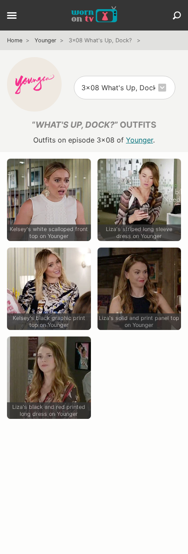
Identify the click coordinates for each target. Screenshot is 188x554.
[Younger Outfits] (34, 84)
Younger (45, 40)
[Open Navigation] (12, 16)
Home (14, 40)
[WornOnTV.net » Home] (94, 15)
